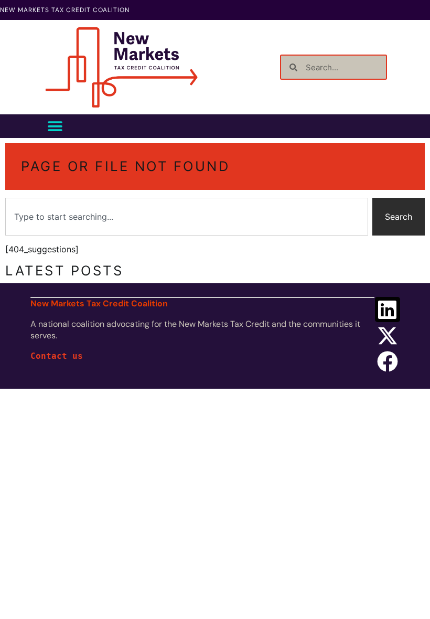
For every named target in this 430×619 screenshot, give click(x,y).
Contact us (56, 356)
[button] (55, 126)
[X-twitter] (387, 335)
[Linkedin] (387, 309)
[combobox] (186, 217)
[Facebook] (387, 361)
